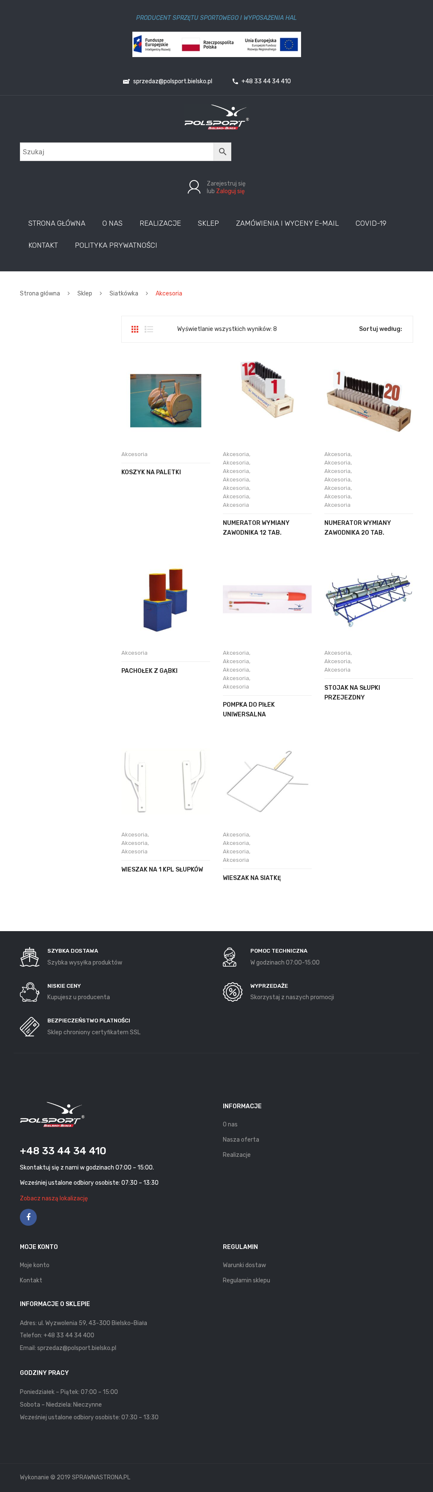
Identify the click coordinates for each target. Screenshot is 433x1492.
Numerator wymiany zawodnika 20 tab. (357, 527)
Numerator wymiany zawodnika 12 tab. (256, 527)
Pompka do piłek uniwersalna (249, 709)
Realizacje (237, 1155)
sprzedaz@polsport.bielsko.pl (172, 81)
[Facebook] (28, 1217)
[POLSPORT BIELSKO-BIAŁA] (216, 116)
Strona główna (40, 293)
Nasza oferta (241, 1139)
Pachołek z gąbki (149, 671)
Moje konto (34, 1265)
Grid (135, 329)
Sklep (84, 293)
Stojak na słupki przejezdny (352, 692)
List (149, 329)
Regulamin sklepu (246, 1280)
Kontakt (31, 1280)
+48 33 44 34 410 (265, 81)
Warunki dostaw (244, 1265)
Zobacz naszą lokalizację (54, 1198)
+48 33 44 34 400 (69, 1335)
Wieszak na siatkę (252, 878)
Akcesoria (134, 454)
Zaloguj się (230, 191)
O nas (230, 1124)
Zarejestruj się (226, 183)
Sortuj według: (380, 329)
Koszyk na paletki (151, 472)
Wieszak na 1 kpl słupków (162, 869)
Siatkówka (124, 293)
